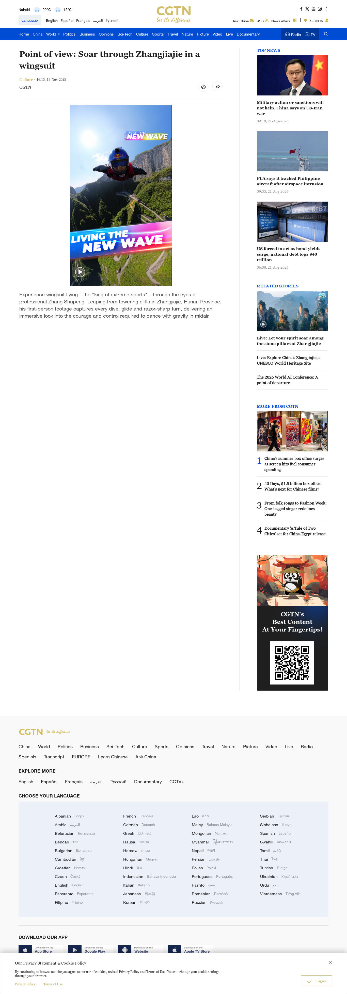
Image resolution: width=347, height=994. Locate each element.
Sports (158, 34)
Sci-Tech (125, 34)
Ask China (241, 21)
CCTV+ (176, 781)
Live (229, 34)
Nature (187, 34)
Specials (27, 756)
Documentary (248, 34)
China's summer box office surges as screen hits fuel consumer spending (294, 464)
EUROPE (81, 756)
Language (30, 20)
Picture (203, 34)
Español (66, 20)
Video (217, 34)
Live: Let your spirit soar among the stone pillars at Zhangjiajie (290, 341)
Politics (69, 34)
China (37, 34)
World (51, 34)
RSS (260, 21)
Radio (296, 34)
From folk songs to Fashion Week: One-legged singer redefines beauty (295, 508)
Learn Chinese (113, 756)
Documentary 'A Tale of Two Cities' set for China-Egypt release (295, 531)
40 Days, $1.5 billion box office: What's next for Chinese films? (293, 486)
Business (87, 34)
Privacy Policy (25, 984)
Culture (142, 34)
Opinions (106, 34)
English (52, 20)
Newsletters (280, 21)
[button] (80, 272)
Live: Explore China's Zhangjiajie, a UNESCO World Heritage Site (289, 360)
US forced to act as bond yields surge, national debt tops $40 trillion (288, 254)
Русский (112, 20)
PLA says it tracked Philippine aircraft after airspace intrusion (290, 181)
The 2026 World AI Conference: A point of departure (287, 380)
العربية (98, 20)
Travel (173, 34)
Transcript (54, 756)
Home (24, 34)
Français (83, 20)
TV (313, 34)
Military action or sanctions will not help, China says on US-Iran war (290, 108)
